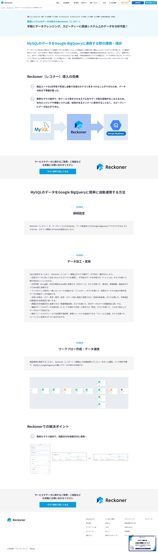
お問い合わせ (128, 527)
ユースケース (9, 7)
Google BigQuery (105, 16)
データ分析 (55, 16)
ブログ (107, 527)
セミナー (107, 531)
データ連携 (97, 16)
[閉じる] (155, 536)
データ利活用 (48, 16)
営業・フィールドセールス (33, 16)
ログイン (147, 519)
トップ (3, 7)
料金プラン (89, 535)
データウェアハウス (64, 16)
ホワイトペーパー (130, 519)
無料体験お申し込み (130, 523)
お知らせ (107, 523)
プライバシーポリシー (21, 548)
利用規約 (127, 531)
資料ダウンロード (110, 535)
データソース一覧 (91, 527)
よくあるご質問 (109, 519)
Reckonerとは (90, 519)
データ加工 (83, 16)
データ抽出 (90, 16)
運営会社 (32, 548)
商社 (42, 16)
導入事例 (88, 523)
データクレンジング (75, 16)
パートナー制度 (129, 535)
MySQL (113, 16)
